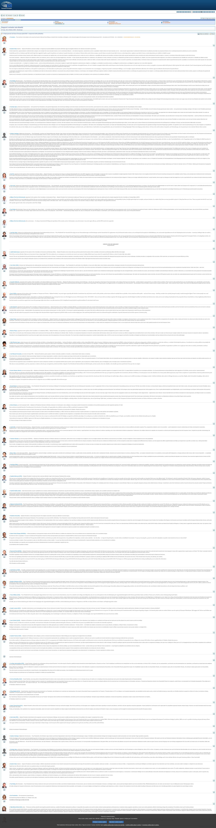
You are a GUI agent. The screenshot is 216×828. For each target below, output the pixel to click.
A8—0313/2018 (136, 37)
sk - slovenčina (209, 12)
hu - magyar (199, 12)
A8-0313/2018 (5, 22)
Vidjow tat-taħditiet (204, 33)
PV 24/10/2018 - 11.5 (113, 22)
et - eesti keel (185, 12)
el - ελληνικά (186, 12)
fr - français (190, 12)
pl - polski (204, 12)
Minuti (212, 33)
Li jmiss (15, 15)
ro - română (207, 12)
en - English (188, 12)
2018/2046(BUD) (9, 18)
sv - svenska (214, 12)
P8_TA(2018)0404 (166, 22)
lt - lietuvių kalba (198, 12)
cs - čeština (180, 12)
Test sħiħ (22, 15)
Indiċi (4, 15)
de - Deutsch (183, 12)
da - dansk (182, 12)
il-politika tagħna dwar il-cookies (133, 825)
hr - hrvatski (193, 12)
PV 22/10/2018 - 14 (59, 22)
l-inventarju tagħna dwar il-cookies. (150, 825)
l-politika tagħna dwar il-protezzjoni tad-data (113, 825)
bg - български (177, 12)
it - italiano (194, 12)
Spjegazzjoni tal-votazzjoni (115, 23)
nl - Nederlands (203, 12)
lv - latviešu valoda (196, 12)
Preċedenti (10, 15)
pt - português (206, 12)
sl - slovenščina (211, 12)
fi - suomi (212, 12)
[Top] (213, 45)
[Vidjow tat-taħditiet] (4, 43)
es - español (178, 12)
